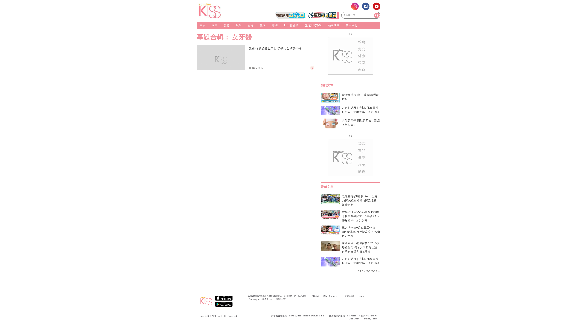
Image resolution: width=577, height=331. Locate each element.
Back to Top (367, 271)
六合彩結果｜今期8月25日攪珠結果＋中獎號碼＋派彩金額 (360, 109)
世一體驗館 (291, 25)
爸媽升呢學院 (313, 25)
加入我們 (351, 25)
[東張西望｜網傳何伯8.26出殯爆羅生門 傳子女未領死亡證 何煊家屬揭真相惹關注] (330, 246)
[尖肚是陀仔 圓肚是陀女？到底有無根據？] (330, 123)
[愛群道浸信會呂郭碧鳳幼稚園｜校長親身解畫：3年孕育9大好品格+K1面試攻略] (330, 215)
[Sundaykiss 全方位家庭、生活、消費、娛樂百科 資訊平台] (224, 10)
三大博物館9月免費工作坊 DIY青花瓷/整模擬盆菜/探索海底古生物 (361, 232)
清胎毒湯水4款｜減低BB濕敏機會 (360, 97)
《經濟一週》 (281, 299)
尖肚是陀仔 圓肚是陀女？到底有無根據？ (361, 122)
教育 (227, 25)
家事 (215, 25)
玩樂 (239, 25)
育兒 (251, 25)
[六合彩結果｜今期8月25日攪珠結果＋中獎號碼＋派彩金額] (330, 111)
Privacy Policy (370, 318)
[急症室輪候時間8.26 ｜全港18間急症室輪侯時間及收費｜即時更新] (330, 199)
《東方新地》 (349, 296)
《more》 (361, 296)
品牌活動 (333, 25)
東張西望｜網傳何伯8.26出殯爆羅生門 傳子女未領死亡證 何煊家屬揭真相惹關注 (360, 247)
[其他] (312, 69)
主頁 (203, 25)
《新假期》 (302, 296)
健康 (263, 25)
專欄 (275, 25)
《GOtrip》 (314, 296)
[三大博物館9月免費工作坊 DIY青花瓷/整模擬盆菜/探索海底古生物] (330, 230)
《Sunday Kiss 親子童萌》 (260, 299)
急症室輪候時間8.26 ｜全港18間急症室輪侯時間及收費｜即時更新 (361, 200)
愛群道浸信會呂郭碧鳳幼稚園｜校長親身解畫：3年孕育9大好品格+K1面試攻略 (361, 216)
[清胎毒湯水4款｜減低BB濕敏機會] (330, 98)
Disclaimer (354, 318)
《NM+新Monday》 (331, 296)
